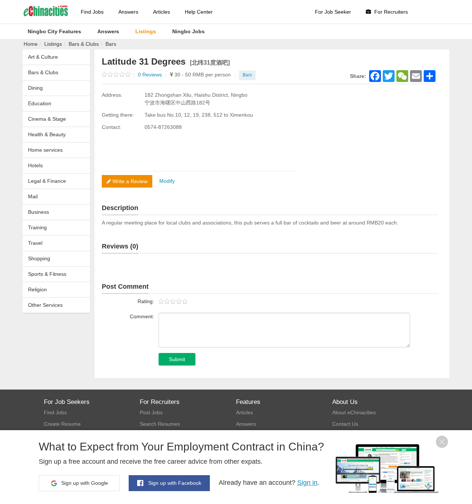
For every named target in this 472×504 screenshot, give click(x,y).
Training (37, 227)
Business (38, 212)
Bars (110, 44)
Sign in (307, 482)
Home (31, 44)
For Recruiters (390, 12)
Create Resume (62, 424)
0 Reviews (152, 75)
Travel (35, 243)
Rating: (146, 301)
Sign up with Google (84, 483)
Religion (37, 289)
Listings (53, 44)
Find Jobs (92, 12)
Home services (45, 150)
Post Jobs (151, 412)
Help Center (199, 12)
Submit (177, 359)
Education (39, 103)
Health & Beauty (47, 134)
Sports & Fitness (47, 274)
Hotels (35, 165)
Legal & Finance (47, 181)
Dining (35, 88)
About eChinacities (354, 412)
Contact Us (345, 424)
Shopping (39, 258)
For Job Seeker (333, 12)
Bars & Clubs (84, 44)
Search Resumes (160, 424)
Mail (33, 196)
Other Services (45, 305)
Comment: (142, 316)
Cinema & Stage (47, 119)
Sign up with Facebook (174, 483)
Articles (161, 12)
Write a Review (129, 181)
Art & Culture (43, 57)
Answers (128, 12)
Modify (167, 181)
